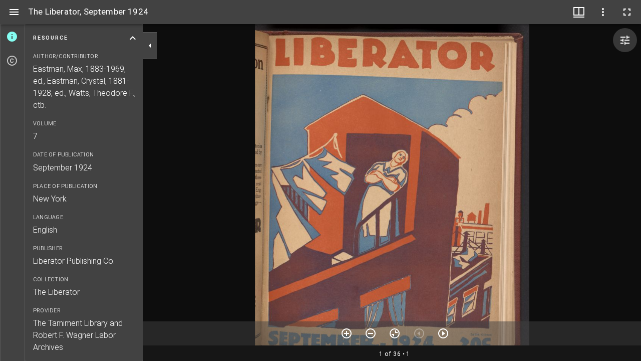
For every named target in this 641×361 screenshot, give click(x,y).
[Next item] (443, 333)
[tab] (13, 37)
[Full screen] (627, 12)
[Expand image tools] (625, 40)
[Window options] (603, 12)
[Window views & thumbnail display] (579, 12)
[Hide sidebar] (14, 12)
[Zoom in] (347, 333)
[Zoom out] (371, 333)
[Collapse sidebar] (150, 46)
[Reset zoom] (395, 333)
